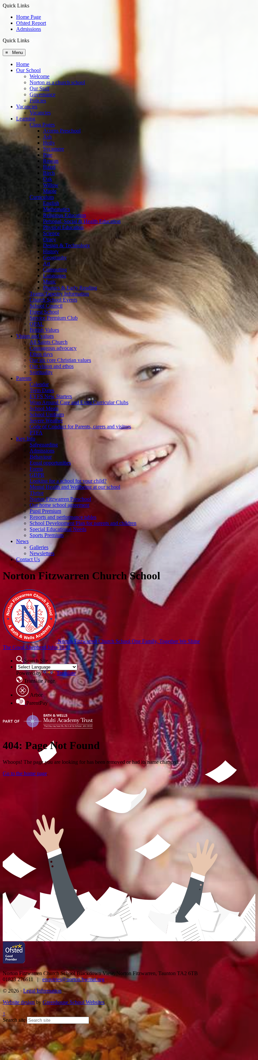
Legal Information (42, 991)
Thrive (37, 493)
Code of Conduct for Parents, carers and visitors (80, 426)
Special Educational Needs (58, 529)
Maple (49, 191)
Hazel (49, 167)
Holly (49, 143)
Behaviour (41, 457)
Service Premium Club (54, 318)
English (51, 203)
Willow (50, 185)
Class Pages (42, 124)
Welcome (39, 76)
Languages (54, 275)
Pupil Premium (45, 511)
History (51, 251)
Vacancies (26, 106)
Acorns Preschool (62, 131)
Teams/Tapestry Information (59, 294)
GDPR (37, 475)
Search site (14, 1020)
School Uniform (47, 414)
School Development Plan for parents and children (83, 523)
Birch (49, 173)
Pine (47, 155)
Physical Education (63, 227)
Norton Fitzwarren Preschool (60, 499)
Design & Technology (66, 245)
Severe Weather (46, 420)
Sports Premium (46, 535)
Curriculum (42, 197)
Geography (55, 257)
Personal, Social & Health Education (82, 221)
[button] (32, 40)
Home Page (28, 17)
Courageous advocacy (53, 348)
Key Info (25, 438)
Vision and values (35, 336)
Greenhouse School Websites (73, 1002)
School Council (46, 306)
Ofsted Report (31, 23)
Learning (25, 118)
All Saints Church (49, 342)
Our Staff (39, 88)
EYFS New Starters (51, 396)
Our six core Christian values (60, 360)
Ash (47, 137)
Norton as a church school (57, 82)
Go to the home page (25, 773)
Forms (36, 469)
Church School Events (53, 300)
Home (22, 64)
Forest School (44, 312)
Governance (42, 94)
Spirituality (41, 372)
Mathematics (56, 209)
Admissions (28, 29)
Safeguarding (44, 444)
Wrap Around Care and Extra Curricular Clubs (79, 402)
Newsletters (42, 553)
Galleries (39, 547)
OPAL (37, 324)
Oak (47, 179)
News (22, 541)
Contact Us (28, 559)
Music (49, 281)
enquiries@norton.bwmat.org (73, 979)
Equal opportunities (50, 463)
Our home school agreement (59, 505)
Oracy (49, 239)
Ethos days (41, 354)
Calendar (39, 384)
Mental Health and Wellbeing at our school (75, 487)
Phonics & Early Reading (70, 287)
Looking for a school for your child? (68, 481)
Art (46, 263)
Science (51, 233)
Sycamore (53, 149)
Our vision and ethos (52, 366)
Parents (24, 378)
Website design (19, 1002)
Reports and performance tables (63, 517)
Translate (66, 673)
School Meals (44, 408)
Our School (28, 70)
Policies (38, 100)
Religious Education (64, 215)
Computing (55, 269)
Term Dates (42, 390)
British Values (44, 330)
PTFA (36, 432)
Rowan (50, 161)
